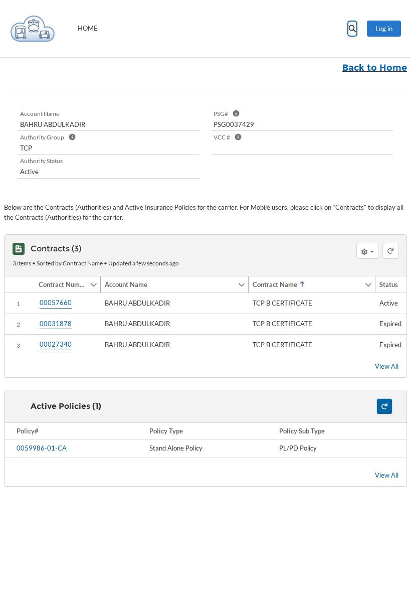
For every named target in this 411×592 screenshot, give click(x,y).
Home (88, 28)
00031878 (56, 324)
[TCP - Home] (32, 28)
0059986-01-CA (42, 448)
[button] (62, 284)
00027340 (56, 344)
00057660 (56, 303)
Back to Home (374, 67)
